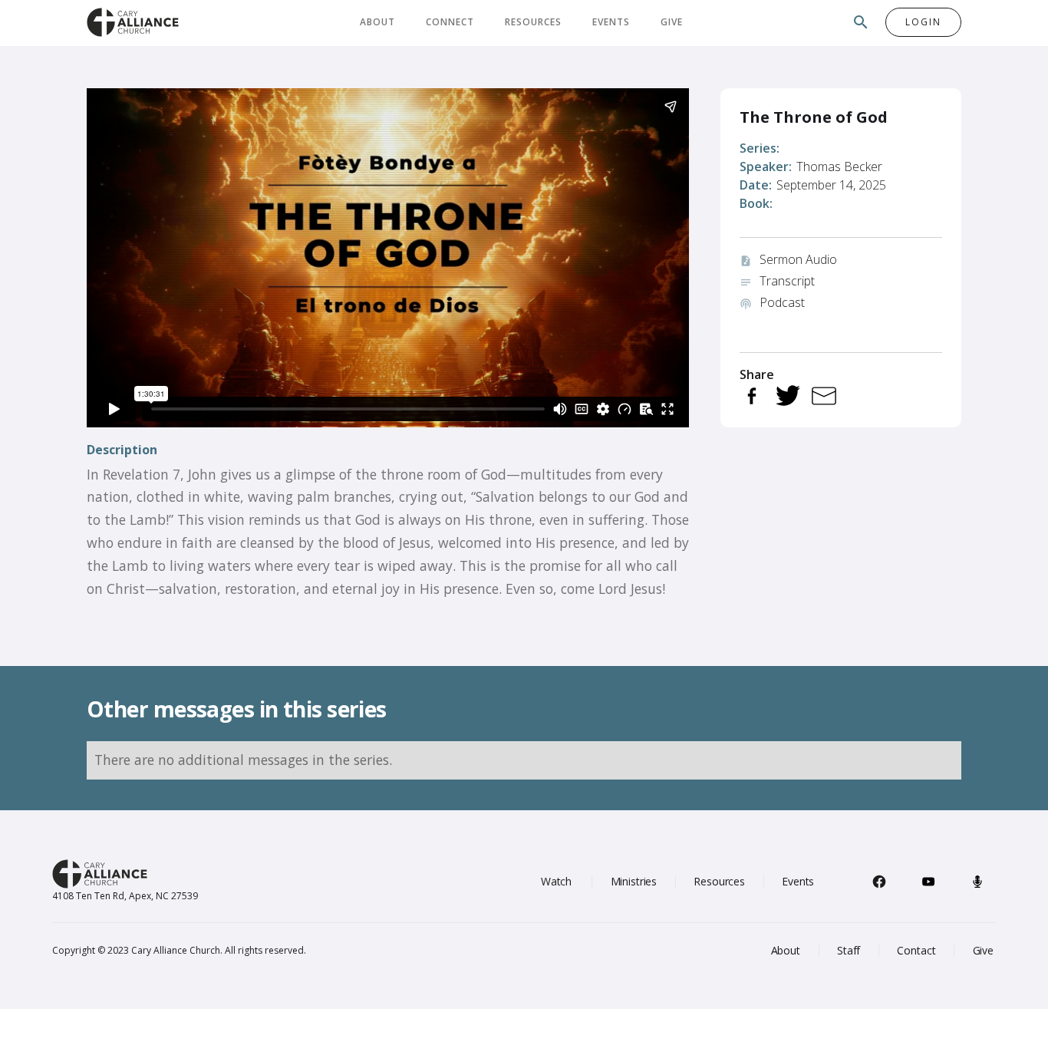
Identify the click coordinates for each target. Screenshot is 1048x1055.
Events (611, 21)
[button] (377, 22)
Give (672, 21)
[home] (133, 22)
